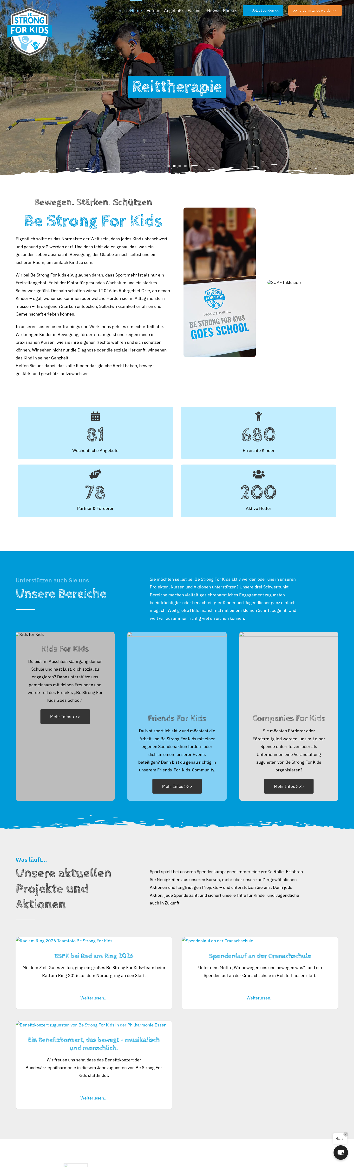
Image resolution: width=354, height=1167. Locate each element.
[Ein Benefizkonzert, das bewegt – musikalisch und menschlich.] (91, 1025)
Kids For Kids (65, 649)
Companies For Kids (288, 718)
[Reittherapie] (177, 88)
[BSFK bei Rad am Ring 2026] (64, 941)
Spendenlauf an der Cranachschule (260, 956)
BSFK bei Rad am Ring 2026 (93, 956)
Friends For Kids (177, 718)
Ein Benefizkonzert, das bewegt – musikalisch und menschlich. (94, 1044)
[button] (341, 1152)
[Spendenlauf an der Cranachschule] (217, 941)
